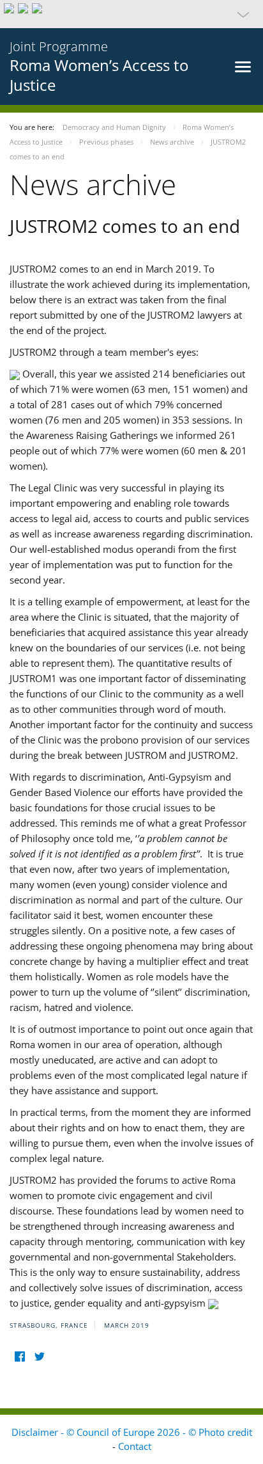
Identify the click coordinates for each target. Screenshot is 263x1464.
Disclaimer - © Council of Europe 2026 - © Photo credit (131, 1432)
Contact (134, 1446)
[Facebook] (19, 1357)
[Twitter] (39, 1357)
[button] (131, 14)
